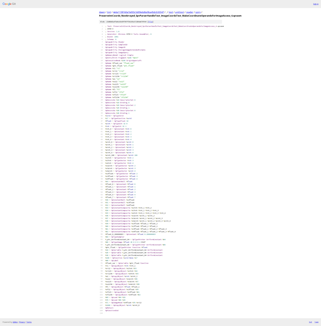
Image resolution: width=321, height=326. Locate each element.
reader (189, 12)
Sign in (315, 4)
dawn (102, 12)
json (316, 322)
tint (109, 12)
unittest (179, 12)
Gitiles (15, 322)
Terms (29, 322)
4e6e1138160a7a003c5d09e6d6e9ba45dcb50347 (138, 12)
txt (310, 322)
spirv (198, 12)
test (171, 12)
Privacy (22, 322)
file (150, 22)
